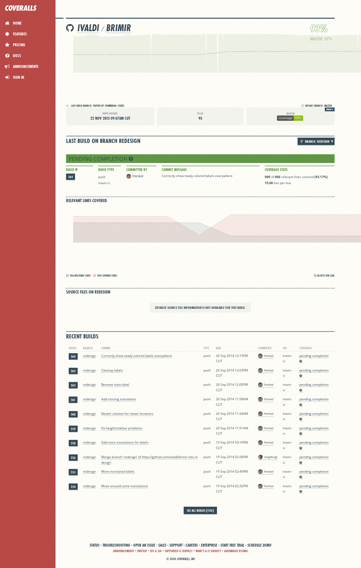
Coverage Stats (276, 169)
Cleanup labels (112, 370)
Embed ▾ (329, 109)
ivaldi (88, 28)
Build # (71, 169)
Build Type (106, 169)
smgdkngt (270, 457)
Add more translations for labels (125, 442)
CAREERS (192, 545)
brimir (118, 28)
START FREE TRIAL (232, 545)
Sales (162, 545)
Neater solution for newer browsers (127, 414)
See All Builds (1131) (200, 510)
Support (175, 545)
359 (73, 429)
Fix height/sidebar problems (121, 428)
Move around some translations (124, 486)
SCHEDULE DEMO (259, 545)
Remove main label (115, 385)
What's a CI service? (208, 551)
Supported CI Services (178, 551)
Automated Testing (236, 551)
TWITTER (142, 551)
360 (73, 414)
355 (73, 472)
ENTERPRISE (209, 545)
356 (73, 457)
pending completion (99, 158)
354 (73, 487)
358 (73, 443)
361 (73, 400)
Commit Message (174, 169)
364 (70, 177)
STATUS (94, 545)
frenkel (137, 176)
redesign (89, 356)
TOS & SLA (155, 551)
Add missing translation (118, 399)
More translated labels (118, 471)
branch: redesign (316, 141)
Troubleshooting (116, 545)
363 (73, 371)
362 (73, 385)
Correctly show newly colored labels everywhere (197, 176)
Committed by (136, 169)
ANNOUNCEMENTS (123, 551)
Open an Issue (144, 545)
